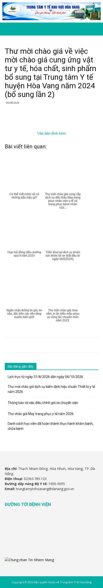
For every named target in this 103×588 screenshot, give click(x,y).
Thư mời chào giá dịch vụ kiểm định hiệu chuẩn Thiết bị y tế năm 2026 (51, 389)
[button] (96, 29)
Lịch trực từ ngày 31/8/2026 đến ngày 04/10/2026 (45, 377)
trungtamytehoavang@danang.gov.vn (45, 488)
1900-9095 (56, 483)
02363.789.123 (35, 478)
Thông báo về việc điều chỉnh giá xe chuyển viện (43, 403)
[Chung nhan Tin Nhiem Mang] (29, 560)
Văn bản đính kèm (51, 133)
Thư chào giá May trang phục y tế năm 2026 (41, 414)
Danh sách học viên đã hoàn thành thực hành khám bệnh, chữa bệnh (50, 426)
